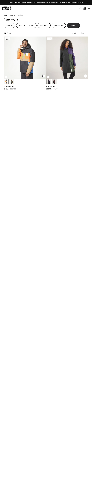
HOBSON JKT (9, 86)
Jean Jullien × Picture (26, 25)
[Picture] (7, 8)
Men (5, 15)
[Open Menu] (88, 8)
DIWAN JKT (50, 86)
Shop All (9, 25)
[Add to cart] (43, 76)
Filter (9, 33)
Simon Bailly (58, 25)
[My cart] (84, 8)
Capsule (12, 15)
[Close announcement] (87, 2)
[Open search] (80, 8)
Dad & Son (44, 25)
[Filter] (5, 33)
